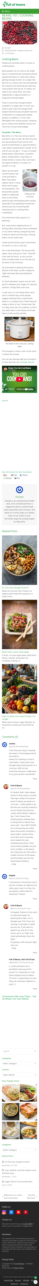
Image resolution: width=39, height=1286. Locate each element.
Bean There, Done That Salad (15, 652)
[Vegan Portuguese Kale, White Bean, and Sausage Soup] (28, 1131)
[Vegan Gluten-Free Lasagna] (28, 1112)
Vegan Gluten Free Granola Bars (18, 1181)
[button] (6, 11)
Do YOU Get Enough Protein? (15, 587)
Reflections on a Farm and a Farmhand (12, 1197)
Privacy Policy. (18, 1268)
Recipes (18, 1280)
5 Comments (9, 53)
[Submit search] (35, 1051)
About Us (14, 1283)
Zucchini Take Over (30, 1197)
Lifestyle (20, 50)
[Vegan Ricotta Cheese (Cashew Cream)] (10, 1131)
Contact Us (24, 1283)
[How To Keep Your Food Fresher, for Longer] (19, 688)
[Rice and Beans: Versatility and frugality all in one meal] (28, 1093)
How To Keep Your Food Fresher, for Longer (19, 717)
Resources (28, 50)
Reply (35, 778)
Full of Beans (19, 1263)
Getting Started (10, 50)
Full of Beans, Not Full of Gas (22, 959)
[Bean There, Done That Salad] (19, 624)
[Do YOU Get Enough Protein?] (19, 560)
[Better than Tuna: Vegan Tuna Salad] (10, 1093)
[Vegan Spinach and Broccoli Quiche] (10, 1112)
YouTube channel (27, 362)
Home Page (8, 1280)
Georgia (7, 48)
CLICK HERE (27, 1224)
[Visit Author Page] (19, 489)
